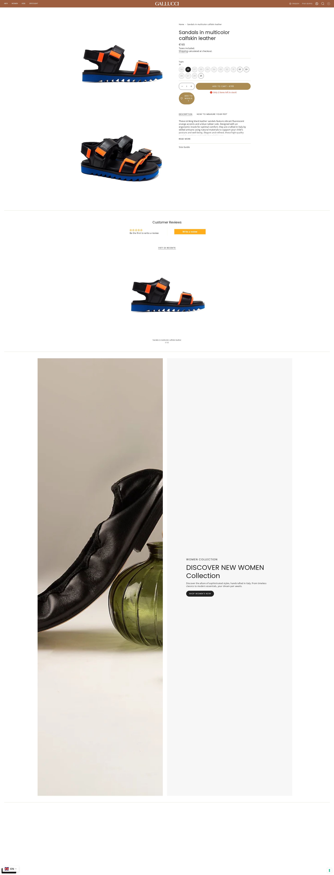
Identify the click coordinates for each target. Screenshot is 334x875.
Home (181, 24)
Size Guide (184, 147)
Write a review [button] (190, 231)
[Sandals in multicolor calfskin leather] (167, 296)
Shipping (183, 51)
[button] (6, 4)
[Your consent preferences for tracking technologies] (329, 870)
